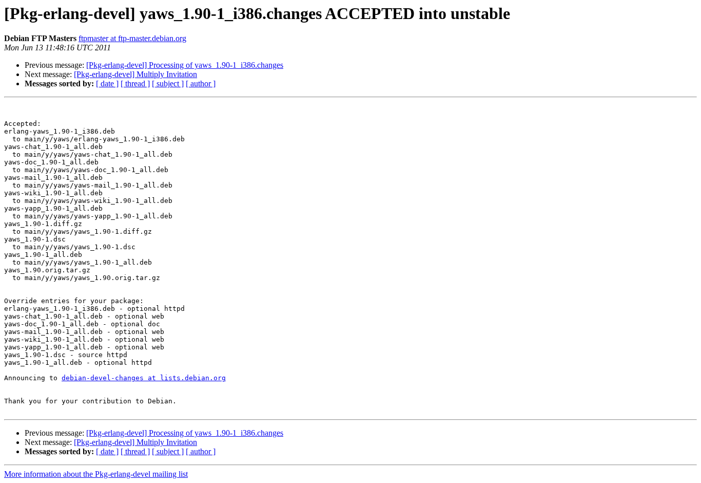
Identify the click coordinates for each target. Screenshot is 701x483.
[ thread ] (135, 83)
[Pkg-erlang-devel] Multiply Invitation (135, 74)
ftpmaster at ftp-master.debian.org (132, 38)
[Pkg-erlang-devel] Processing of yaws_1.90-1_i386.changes (184, 65)
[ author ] (201, 83)
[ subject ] (168, 83)
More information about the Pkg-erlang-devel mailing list (96, 474)
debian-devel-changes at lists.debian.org (144, 378)
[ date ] (107, 83)
